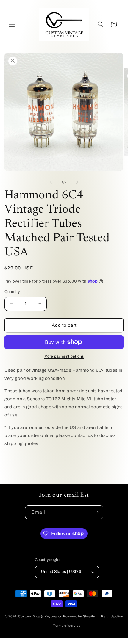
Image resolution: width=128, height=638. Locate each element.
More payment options (64, 356)
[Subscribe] (96, 512)
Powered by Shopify (79, 616)
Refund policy (112, 616)
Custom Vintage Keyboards (40, 616)
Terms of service (66, 625)
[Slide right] (77, 182)
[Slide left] (50, 182)
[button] (11, 24)
